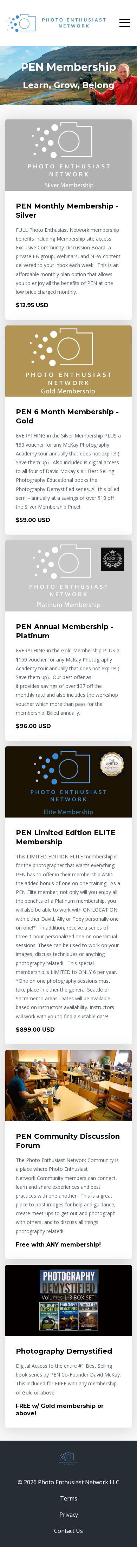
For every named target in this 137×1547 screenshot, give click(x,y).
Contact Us (68, 1531)
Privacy (68, 1514)
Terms (68, 1498)
